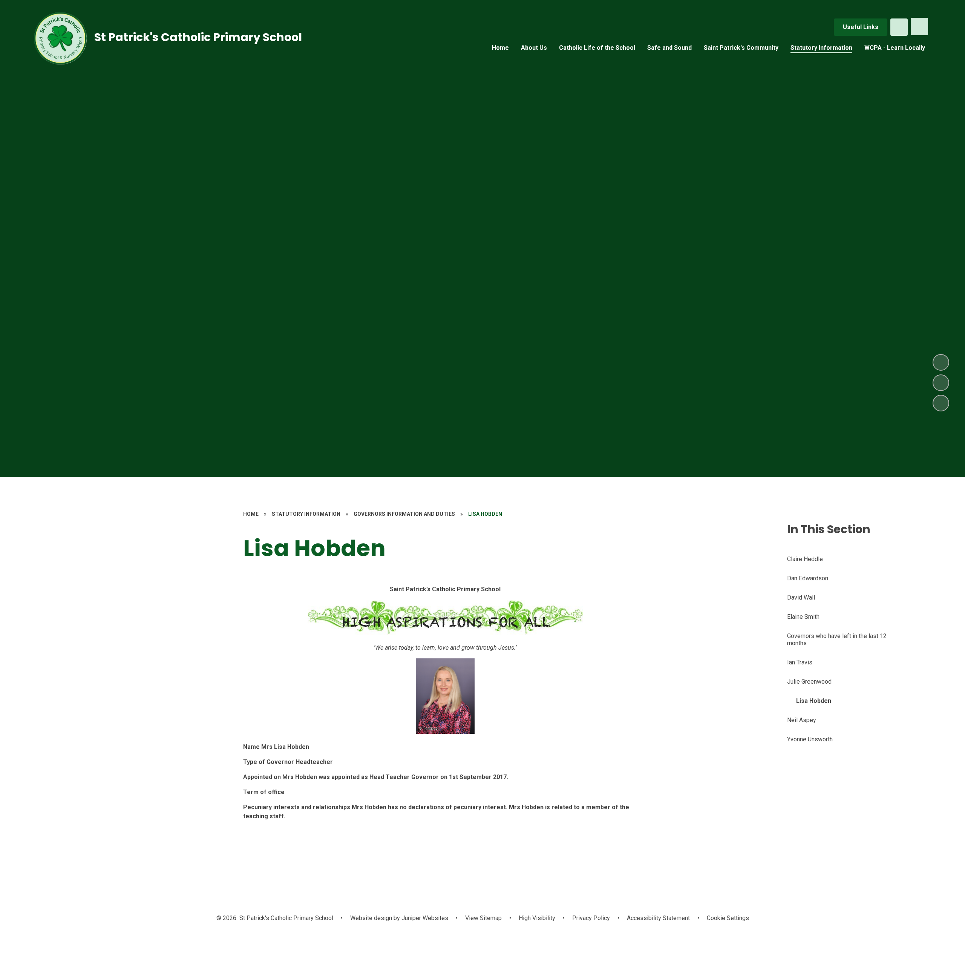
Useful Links (860, 27)
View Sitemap (483, 918)
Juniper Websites (424, 918)
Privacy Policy (591, 918)
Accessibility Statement (658, 918)
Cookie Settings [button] (728, 918)
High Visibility (537, 918)
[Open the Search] (899, 27)
